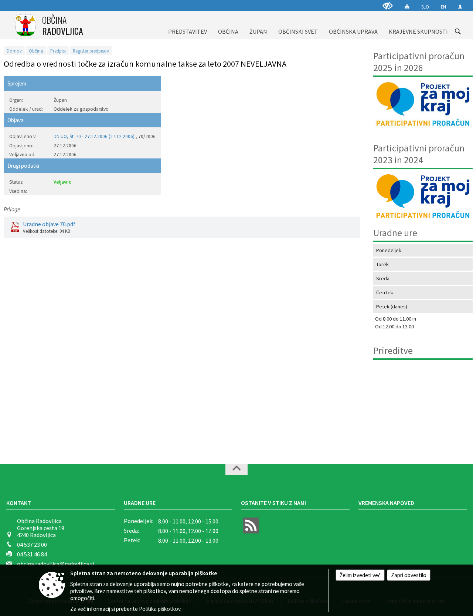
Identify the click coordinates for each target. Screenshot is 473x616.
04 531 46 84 (32, 554)
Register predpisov (91, 51)
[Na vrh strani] (236, 469)
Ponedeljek (388, 250)
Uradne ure (140, 502)
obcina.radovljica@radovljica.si (55, 564)
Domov (14, 51)
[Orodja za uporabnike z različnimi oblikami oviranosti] (387, 6)
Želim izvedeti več (360, 575)
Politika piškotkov (159, 608)
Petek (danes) (391, 306)
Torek (382, 264)
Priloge (12, 209)
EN (443, 7)
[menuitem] (187, 25)
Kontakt (18, 502)
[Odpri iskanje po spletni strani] (458, 31)
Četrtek (384, 292)
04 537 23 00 (32, 544)
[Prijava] (460, 6)
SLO (425, 7)
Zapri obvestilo (408, 575)
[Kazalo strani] (407, 6)
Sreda (382, 278)
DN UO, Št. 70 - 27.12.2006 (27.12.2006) (94, 136)
